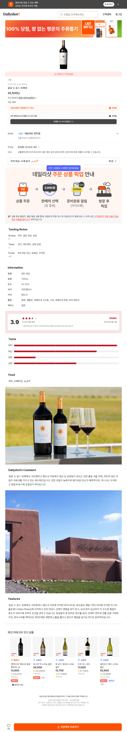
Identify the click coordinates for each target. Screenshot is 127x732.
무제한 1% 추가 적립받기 (62, 122)
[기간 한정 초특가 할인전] (63, 28)
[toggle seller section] (117, 133)
